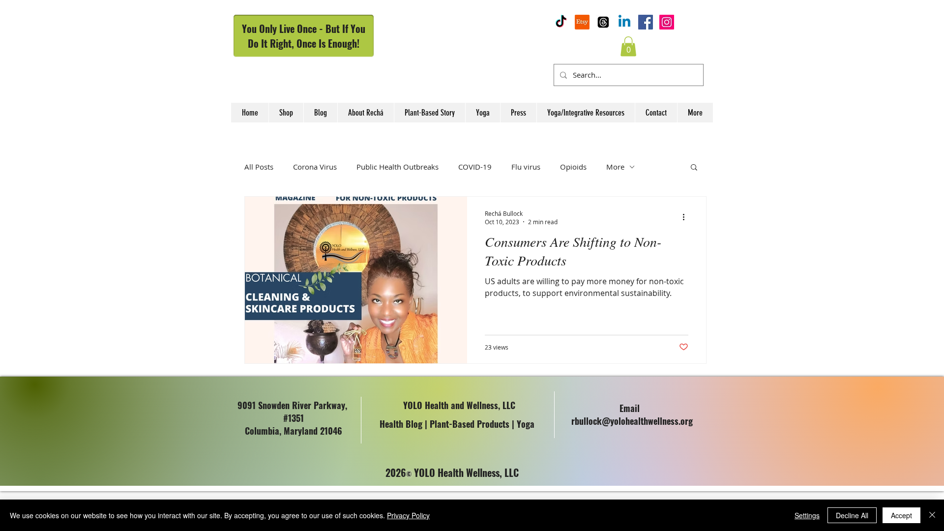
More (615, 167)
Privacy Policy (408, 515)
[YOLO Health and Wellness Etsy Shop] (582, 22)
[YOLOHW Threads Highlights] (603, 22)
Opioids (573, 167)
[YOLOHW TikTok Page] (561, 22)
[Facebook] (645, 22)
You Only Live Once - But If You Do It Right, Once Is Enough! (303, 36)
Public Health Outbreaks (397, 167)
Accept (901, 515)
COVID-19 (475, 167)
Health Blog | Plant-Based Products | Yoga (457, 423)
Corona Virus (315, 167)
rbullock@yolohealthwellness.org (632, 420)
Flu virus (525, 167)
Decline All (852, 515)
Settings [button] (807, 515)
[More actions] (687, 217)
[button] (628, 46)
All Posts (258, 167)
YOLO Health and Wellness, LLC (459, 405)
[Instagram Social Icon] (666, 22)
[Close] (932, 515)
